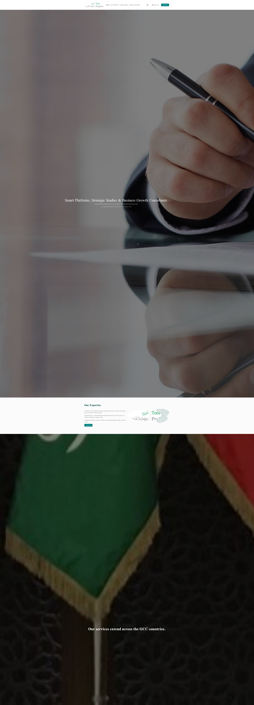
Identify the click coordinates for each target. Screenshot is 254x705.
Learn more (88, 425)
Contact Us (165, 5)
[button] (147, 5)
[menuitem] (108, 5)
